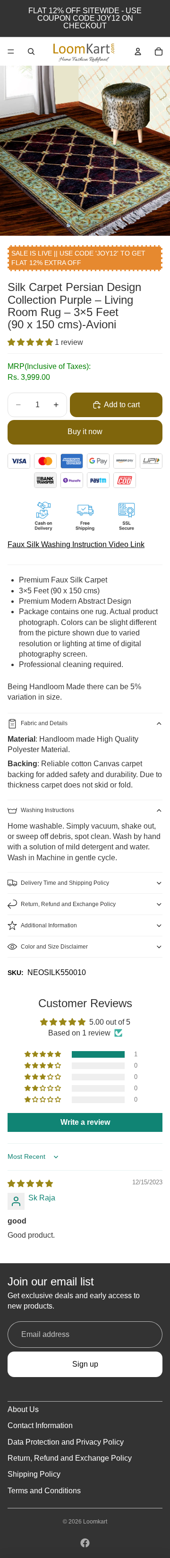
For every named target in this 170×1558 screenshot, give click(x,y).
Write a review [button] (85, 1122)
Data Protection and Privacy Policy (66, 1442)
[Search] (31, 51)
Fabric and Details (44, 723)
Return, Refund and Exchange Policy (68, 904)
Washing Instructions (47, 810)
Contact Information (40, 1425)
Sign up (85, 1364)
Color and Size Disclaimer (54, 946)
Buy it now (85, 432)
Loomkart (95, 1521)
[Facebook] (85, 1543)
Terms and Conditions (44, 1491)
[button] (31, 342)
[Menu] (11, 51)
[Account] (138, 51)
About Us (23, 1409)
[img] (30, 1184)
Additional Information (49, 925)
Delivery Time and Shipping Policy (65, 883)
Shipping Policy (34, 1474)
